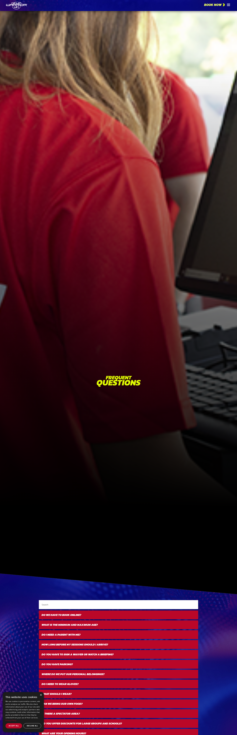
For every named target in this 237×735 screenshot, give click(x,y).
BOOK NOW (213, 4)
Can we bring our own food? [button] (62, 704)
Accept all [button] (14, 726)
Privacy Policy (10, 720)
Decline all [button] (32, 726)
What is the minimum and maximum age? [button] (70, 625)
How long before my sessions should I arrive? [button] (75, 644)
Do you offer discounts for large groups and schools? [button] (82, 723)
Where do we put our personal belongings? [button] (73, 674)
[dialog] (23, 712)
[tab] (118, 615)
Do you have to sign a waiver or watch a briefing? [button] (78, 654)
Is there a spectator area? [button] (61, 714)
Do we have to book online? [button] (61, 615)
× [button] (41, 695)
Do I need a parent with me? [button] (61, 635)
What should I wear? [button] (57, 694)
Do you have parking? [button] (57, 664)
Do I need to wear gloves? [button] (60, 684)
